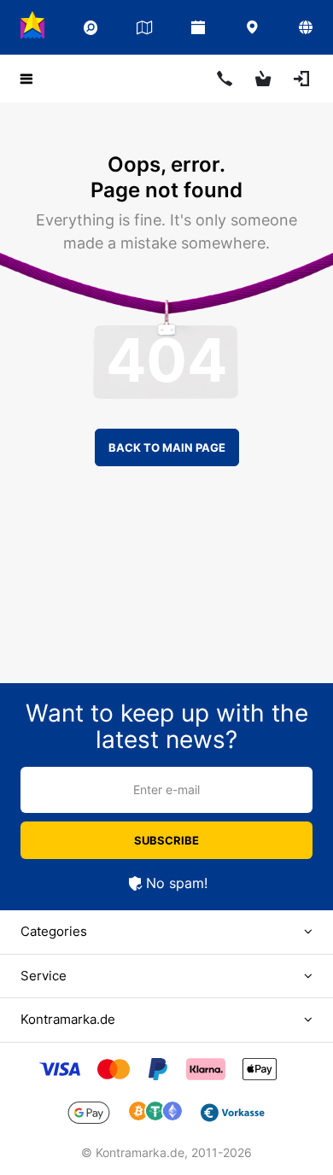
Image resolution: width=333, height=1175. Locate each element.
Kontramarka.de (67, 1019)
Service (43, 975)
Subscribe (166, 840)
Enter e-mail (166, 789)
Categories (53, 931)
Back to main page (166, 447)
